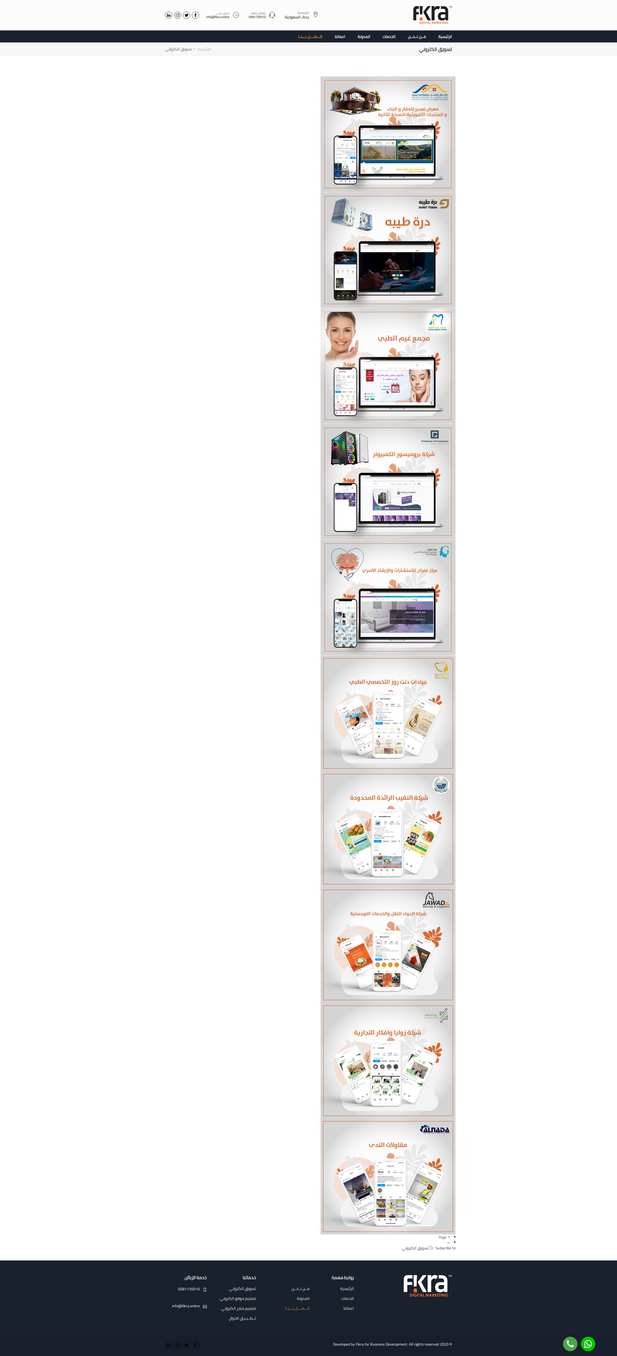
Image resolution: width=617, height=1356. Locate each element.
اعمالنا (340, 36)
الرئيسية (445, 36)
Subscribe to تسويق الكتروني (429, 1248)
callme (570, 1340)
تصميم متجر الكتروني (238, 1308)
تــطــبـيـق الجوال (242, 1318)
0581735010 (257, 17)
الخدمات (389, 36)
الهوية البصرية (386, 142)
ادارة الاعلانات (385, 146)
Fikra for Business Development (381, 1344)
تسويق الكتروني (386, 138)
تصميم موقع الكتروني (238, 1298)
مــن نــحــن (417, 36)
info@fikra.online (217, 17)
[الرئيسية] (432, 15)
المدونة (364, 36)
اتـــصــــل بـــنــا (310, 36)
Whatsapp (588, 1340)
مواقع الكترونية (385, 262)
